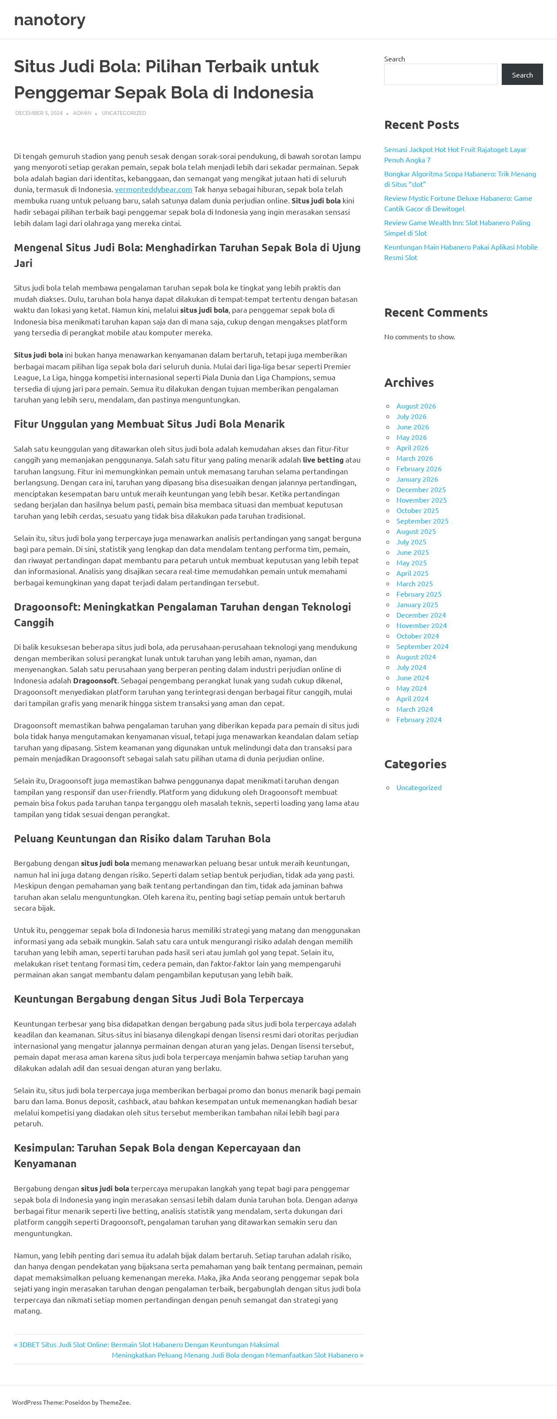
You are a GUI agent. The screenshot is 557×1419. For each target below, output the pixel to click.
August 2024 (416, 656)
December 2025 (421, 489)
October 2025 (417, 510)
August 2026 (416, 405)
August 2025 (416, 531)
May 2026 (411, 436)
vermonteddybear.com (153, 188)
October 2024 (417, 635)
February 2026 (419, 468)
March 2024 (414, 708)
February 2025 (419, 593)
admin (82, 112)
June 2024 (412, 677)
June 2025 (412, 551)
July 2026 (411, 416)
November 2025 (421, 499)
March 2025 (414, 583)
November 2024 (421, 625)
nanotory (50, 19)
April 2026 (412, 447)
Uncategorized (124, 112)
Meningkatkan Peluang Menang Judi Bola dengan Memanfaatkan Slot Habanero (235, 1354)
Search (394, 58)
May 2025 (411, 562)
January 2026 (417, 478)
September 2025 (422, 520)
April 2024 (412, 698)
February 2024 (419, 719)
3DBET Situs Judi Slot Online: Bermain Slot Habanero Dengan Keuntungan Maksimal (148, 1344)
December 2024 (421, 614)
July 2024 (411, 666)
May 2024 (411, 687)
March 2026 (414, 457)
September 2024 (422, 646)
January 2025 (417, 604)
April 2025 (412, 572)
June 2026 (412, 426)
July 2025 (411, 541)
